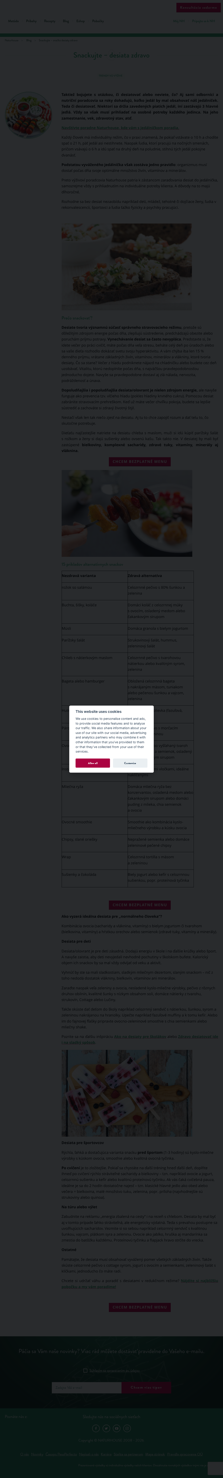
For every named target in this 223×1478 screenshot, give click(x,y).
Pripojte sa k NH (203, 21)
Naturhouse (12, 40)
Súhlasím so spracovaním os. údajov (115, 1370)
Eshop (80, 21)
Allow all (93, 763)
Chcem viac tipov (146, 1387)
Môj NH (179, 21)
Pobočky (98, 21)
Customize (130, 763)
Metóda (13, 21)
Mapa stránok (155, 1454)
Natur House (112, 7)
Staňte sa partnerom (128, 1454)
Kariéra (106, 1454)
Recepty (49, 21)
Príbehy (31, 21)
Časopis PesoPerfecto (61, 1454)
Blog (66, 21)
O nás (24, 1454)
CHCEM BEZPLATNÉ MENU (140, 461)
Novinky (37, 1454)
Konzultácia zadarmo (198, 7)
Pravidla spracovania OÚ (185, 1454)
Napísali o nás (89, 1454)
